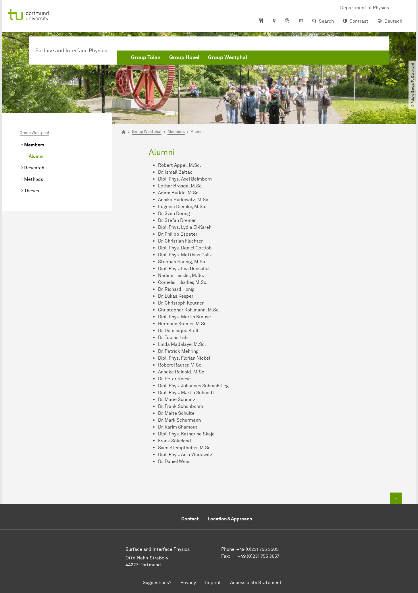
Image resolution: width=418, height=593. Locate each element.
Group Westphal (227, 57)
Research (34, 167)
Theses (31, 190)
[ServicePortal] (287, 21)
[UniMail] (301, 21)
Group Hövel (184, 57)
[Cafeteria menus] (261, 21)
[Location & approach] (274, 21)
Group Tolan (146, 57)
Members (34, 145)
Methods (33, 179)
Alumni (36, 156)
